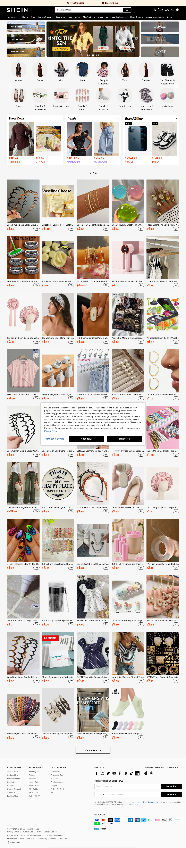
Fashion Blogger (13, 779)
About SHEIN (12, 772)
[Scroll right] (178, 17)
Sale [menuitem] (33, 17)
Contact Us (55, 772)
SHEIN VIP (33, 793)
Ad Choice (63, 839)
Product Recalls (57, 782)
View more (91, 750)
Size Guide (33, 789)
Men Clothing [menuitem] (89, 17)
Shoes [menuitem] (100, 17)
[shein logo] (17, 10)
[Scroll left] (174, 17)
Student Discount (14, 789)
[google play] (151, 775)
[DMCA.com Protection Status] (103, 829)
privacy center (134, 804)
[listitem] (23, 205)
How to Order (34, 782)
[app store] (146, 775)
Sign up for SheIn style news (108, 781)
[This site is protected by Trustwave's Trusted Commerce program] (96, 829)
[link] (46, 3)
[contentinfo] (138, 821)
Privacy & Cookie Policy (151, 802)
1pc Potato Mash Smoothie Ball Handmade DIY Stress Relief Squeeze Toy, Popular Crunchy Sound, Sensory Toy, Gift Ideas (58, 281)
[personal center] (155, 10)
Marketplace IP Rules (15, 839)
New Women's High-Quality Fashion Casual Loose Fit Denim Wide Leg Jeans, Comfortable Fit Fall (23, 507)
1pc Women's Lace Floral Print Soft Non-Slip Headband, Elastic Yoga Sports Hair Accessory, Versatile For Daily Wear (58, 338)
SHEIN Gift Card (57, 789)
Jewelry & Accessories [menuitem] (155, 17)
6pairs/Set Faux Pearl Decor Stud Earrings (128, 394)
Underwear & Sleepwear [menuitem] (116, 17)
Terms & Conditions (54, 835)
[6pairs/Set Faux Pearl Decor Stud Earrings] (128, 370)
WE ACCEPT (99, 815)
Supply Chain (12, 782)
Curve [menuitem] (77, 17)
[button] (172, 10)
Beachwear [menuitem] (61, 17)
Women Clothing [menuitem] (45, 17)
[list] (117, 773)
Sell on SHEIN (34, 796)
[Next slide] (136, 38)
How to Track (34, 786)
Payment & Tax (57, 775)
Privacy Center (13, 832)
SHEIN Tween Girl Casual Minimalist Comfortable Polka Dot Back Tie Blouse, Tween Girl (93, 677)
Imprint (53, 839)
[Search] (127, 10)
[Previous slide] (49, 38)
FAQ (52, 793)
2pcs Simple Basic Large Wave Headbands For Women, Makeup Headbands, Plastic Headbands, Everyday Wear (23, 225)
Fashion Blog (12, 796)
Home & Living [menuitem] (136, 17)
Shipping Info (34, 772)
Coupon (54, 786)
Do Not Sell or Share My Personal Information (25, 835)
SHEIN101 (11, 793)
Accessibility (42, 839)
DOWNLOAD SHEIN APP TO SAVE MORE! (161, 768)
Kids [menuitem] (70, 17)
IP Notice (30, 839)
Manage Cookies (50, 832)
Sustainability (12, 775)
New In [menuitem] (25, 17)
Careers (10, 786)
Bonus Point (55, 779)
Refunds (32, 779)
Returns (32, 775)
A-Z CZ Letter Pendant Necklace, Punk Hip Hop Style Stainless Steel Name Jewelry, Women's (162, 620)
